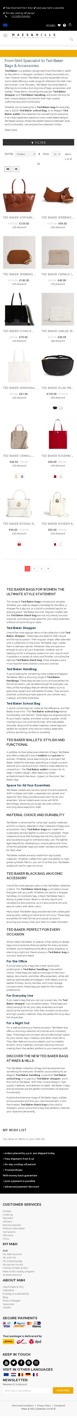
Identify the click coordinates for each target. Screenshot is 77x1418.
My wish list (9, 1257)
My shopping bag (12, 1261)
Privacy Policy (44, 1405)
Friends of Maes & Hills (15, 1268)
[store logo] (33, 36)
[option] (55, 408)
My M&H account (12, 1254)
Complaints (9, 1232)
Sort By (9, 153)
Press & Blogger (12, 1300)
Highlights (8, 1290)
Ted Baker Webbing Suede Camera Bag (33, 274)
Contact (7, 1211)
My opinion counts (13, 1264)
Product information (14, 1228)
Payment (8, 1218)
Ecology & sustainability (16, 1293)
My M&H (50, 25)
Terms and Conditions (23, 1405)
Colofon (7, 1307)
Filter (40, 142)
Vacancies (8, 1304)
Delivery (7, 1221)
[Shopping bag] (70, 25)
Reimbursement (12, 1225)
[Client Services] (64, 25)
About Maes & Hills (13, 1286)
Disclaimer (60, 1405)
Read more (11, 129)
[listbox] (58, 408)
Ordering (8, 1214)
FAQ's (6, 1238)
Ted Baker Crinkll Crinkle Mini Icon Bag (34, 455)
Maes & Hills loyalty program (19, 1271)
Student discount (12, 1274)
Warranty (8, 1235)
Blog (5, 1297)
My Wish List (59, 25)
